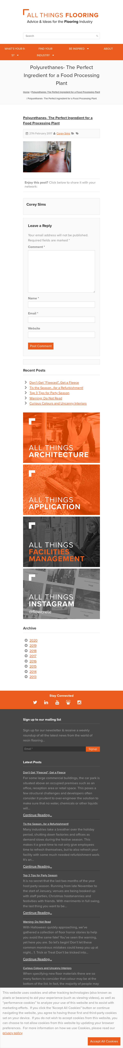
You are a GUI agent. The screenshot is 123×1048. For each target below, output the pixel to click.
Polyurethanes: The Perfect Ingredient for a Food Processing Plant (65, 92)
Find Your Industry (44, 52)
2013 (33, 677)
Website (34, 328)
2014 (33, 672)
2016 (33, 661)
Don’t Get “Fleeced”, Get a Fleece (54, 383)
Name (33, 298)
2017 (32, 656)
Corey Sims (63, 133)
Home (26, 92)
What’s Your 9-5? (15, 52)
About (108, 48)
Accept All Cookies (104, 1041)
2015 (33, 666)
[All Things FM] (61, 542)
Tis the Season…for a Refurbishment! (56, 388)
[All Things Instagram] (61, 594)
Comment (36, 247)
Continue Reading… (37, 815)
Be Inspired (77, 48)
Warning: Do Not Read (45, 398)
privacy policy (12, 1033)
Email (33, 313)
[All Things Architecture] (61, 437)
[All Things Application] (61, 489)
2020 (33, 640)
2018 (33, 651)
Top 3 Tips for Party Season (49, 393)
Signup (93, 749)
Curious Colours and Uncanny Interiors (58, 403)
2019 (33, 646)
